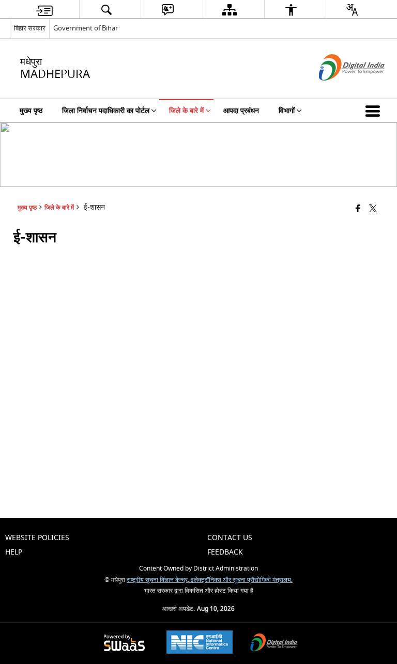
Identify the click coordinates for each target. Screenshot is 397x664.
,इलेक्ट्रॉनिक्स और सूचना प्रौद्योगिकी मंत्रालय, (241, 580)
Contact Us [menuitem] (229, 537)
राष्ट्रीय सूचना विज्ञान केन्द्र (157, 580)
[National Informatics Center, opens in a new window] (199, 643)
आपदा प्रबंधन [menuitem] (241, 110)
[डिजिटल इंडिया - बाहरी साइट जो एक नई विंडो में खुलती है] (339, 89)
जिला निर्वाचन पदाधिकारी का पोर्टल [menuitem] (105, 110)
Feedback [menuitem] (225, 552)
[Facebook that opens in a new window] (358, 208)
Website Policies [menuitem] (37, 537)
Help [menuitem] (13, 552)
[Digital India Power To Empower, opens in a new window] (274, 643)
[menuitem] (44, 9)
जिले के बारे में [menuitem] (186, 110)
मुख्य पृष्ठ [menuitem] (31, 110)
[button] (374, 110)
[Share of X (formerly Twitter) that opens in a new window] (373, 208)
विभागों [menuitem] (287, 110)
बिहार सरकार (29, 28)
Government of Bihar (85, 28)
